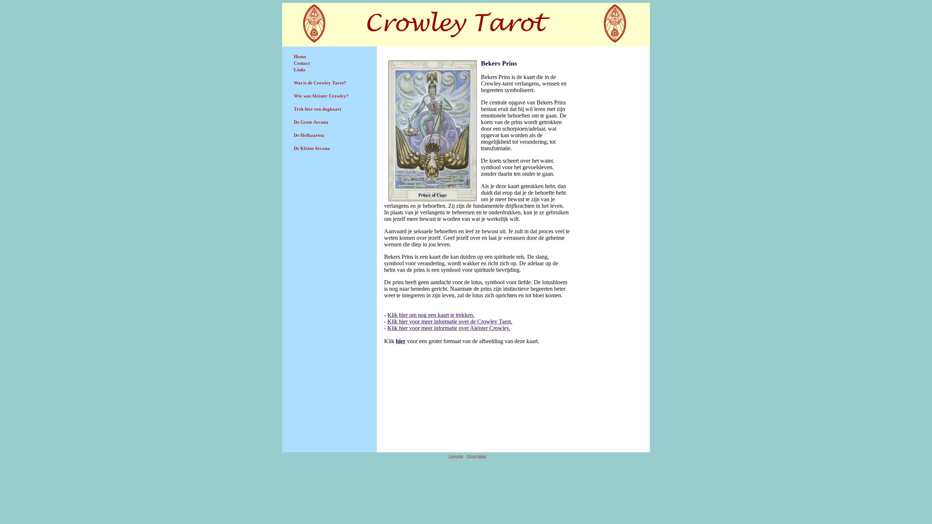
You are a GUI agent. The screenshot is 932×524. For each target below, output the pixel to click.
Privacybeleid (476, 456)
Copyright (456, 456)
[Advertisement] (329, 209)
